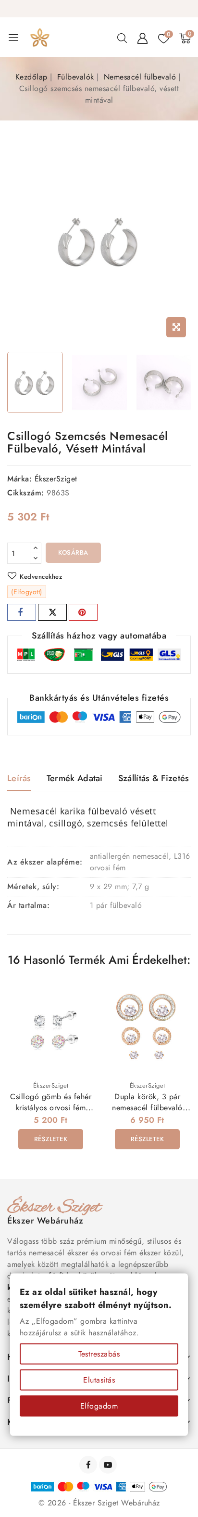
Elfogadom (99, 1405)
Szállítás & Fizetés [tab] (153, 778)
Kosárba (73, 552)
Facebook (89, 1465)
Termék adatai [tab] (75, 778)
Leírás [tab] (19, 778)
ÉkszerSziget (56, 478)
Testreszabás (99, 1353)
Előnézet (80, 994)
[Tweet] (52, 612)
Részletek (51, 1139)
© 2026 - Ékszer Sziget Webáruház (99, 1502)
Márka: (19, 478)
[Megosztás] (22, 612)
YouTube (109, 1465)
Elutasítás (99, 1379)
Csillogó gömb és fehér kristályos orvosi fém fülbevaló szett (50, 1107)
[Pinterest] (83, 612)
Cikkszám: (25, 492)
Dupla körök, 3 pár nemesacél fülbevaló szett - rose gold (147, 1107)
